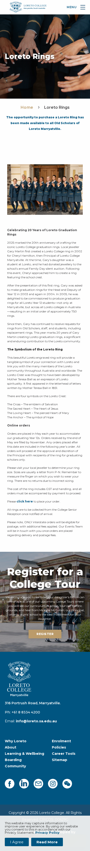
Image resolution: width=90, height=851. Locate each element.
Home (27, 107)
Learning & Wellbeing (24, 753)
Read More (47, 842)
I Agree (17, 842)
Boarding (13, 760)
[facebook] (9, 783)
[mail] (38, 783)
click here (25, 501)
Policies (59, 747)
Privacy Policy (47, 832)
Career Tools (63, 753)
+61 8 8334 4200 (26, 712)
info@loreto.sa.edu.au (36, 721)
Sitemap (59, 760)
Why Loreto (15, 741)
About (10, 747)
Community (15, 766)
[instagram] (53, 783)
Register (45, 634)
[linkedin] (24, 783)
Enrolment (61, 741)
